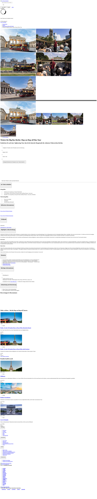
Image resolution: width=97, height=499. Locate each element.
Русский (4, 482)
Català (4, 469)
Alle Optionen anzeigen (4, 356)
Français (4, 475)
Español (4, 474)
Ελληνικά (4, 473)
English (4, 468)
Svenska (4, 483)
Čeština (4, 470)
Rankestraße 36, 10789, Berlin (5, 227)
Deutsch (4, 472)
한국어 (4, 476)
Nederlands (5, 478)
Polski (4, 481)
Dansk (4, 471)
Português (5, 480)
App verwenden (3, 22)
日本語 (4, 479)
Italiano (4, 477)
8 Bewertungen (5, 137)
